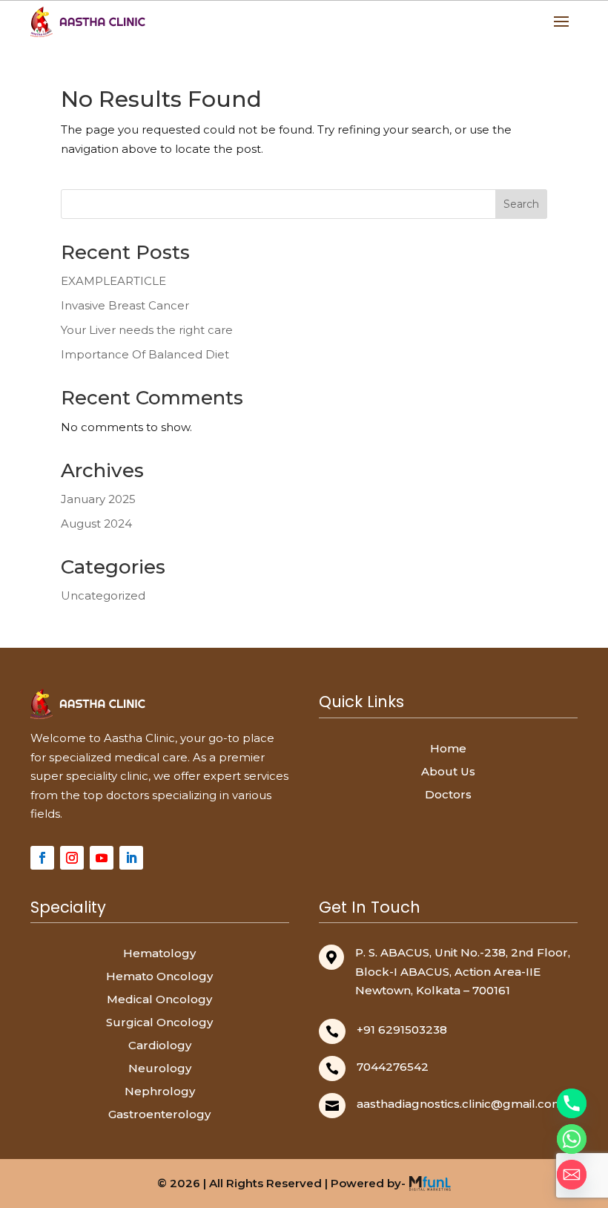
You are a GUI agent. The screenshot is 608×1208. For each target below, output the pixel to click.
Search (521, 204)
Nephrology (160, 1091)
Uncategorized (103, 595)
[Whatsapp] (571, 1139)
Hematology (159, 953)
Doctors (448, 794)
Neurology (159, 1068)
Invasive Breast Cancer (125, 305)
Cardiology (159, 1045)
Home (448, 748)
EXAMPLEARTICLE (113, 281)
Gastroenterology (159, 1114)
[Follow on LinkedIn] (131, 858)
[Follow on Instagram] (72, 858)
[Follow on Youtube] (101, 858)
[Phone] (571, 1103)
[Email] (571, 1174)
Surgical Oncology (159, 1022)
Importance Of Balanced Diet (145, 354)
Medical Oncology (159, 999)
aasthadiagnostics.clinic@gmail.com (460, 1104)
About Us (448, 771)
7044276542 (393, 1067)
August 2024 (96, 523)
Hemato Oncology (159, 976)
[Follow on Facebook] (42, 858)
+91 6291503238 (402, 1029)
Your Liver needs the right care (147, 330)
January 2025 (98, 499)
